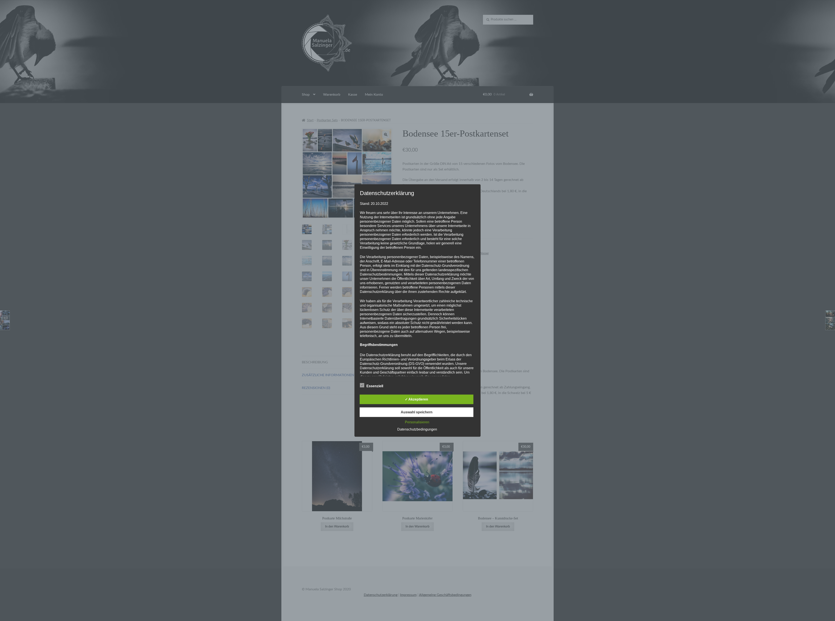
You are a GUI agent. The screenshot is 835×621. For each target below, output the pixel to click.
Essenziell (374, 386)
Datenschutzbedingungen (417, 429)
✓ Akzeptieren (416, 399)
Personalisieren (417, 422)
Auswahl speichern (417, 412)
